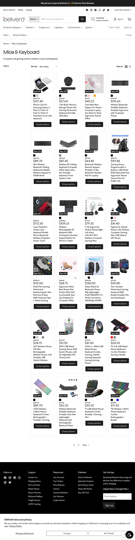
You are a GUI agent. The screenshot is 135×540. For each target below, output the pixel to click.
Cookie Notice (59, 500)
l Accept (66, 533)
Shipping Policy (34, 481)
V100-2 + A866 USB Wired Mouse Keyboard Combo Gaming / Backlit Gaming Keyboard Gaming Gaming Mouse (94, 354)
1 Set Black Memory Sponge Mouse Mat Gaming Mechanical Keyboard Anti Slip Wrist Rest (68, 110)
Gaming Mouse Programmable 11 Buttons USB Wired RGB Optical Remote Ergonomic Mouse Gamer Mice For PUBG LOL (120, 172)
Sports (88, 27)
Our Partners (58, 496)
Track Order (114, 27)
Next (85, 445)
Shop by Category (12, 27)
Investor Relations (60, 492)
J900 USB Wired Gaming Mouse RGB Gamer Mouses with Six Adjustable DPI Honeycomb (68, 352)
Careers (56, 489)
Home (6, 43)
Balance (128, 27)
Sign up (109, 505)
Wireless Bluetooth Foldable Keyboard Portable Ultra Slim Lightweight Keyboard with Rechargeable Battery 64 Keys (67, 417)
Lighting (58, 27)
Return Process (34, 492)
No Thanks (109, 533)
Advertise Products (86, 481)
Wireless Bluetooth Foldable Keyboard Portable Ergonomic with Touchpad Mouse (119, 110)
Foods (129, 35)
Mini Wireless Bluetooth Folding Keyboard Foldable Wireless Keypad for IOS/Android (42, 170)
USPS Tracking (34, 504)
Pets (5, 35)
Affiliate (20, 10)
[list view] (130, 66)
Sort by (34, 66)
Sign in (120, 19)
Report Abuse (33, 489)
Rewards (29, 10)
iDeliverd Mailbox (35, 496)
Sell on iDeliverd (9, 10)
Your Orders (58, 481)
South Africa (122, 10)
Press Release (59, 485)
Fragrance (44, 27)
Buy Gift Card (83, 492)
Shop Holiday (19, 35)
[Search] (82, 19)
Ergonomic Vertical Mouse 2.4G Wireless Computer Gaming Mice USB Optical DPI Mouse (120, 232)
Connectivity (74, 27)
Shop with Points (85, 489)
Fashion (30, 27)
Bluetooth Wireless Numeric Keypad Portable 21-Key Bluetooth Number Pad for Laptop (93, 170)
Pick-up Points (34, 485)
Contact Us (32, 477)
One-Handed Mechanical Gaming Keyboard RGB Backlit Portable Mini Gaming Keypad (120, 292)
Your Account (58, 477)
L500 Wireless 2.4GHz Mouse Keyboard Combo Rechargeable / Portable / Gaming (41, 414)
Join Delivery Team (86, 485)
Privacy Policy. (15, 526)
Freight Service (34, 500)
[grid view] (126, 66)
